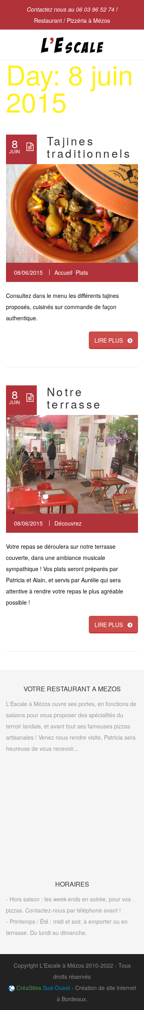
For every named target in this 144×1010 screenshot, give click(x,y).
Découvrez (68, 523)
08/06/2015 (28, 272)
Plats (82, 272)
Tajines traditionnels (89, 147)
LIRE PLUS (108, 340)
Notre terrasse (74, 397)
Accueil (63, 272)
